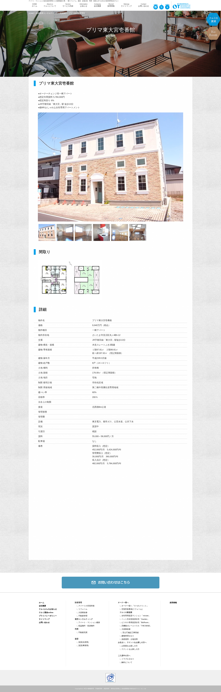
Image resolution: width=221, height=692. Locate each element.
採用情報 (173, 602)
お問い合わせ (44, 622)
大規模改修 (82, 612)
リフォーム (82, 609)
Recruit (111, 5)
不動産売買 (82, 632)
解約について (126, 662)
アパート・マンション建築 (89, 622)
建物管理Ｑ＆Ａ (127, 636)
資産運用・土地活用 (129, 639)
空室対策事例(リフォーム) (131, 609)
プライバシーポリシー (48, 616)
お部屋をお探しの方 (129, 646)
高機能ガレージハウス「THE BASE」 (136, 626)
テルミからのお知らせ (48, 609)
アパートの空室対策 (86, 606)
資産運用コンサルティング (47, 13)
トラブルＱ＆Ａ (127, 659)
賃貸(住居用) (83, 642)
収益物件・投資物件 (86, 626)
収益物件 (63, 13)
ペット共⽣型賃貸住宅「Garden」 (135, 619)
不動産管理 (82, 616)
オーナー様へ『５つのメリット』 (134, 606)
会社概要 (42, 606)
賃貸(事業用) (83, 645)
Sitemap (126, 5)
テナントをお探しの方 (130, 649)
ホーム (41, 602)
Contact (143, 5)
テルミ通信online (46, 612)
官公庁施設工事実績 (131, 632)
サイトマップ (44, 619)
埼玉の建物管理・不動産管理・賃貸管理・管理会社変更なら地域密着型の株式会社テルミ (112, 688)
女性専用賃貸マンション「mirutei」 (135, 616)
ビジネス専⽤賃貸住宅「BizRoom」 (135, 622)
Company (97, 5)
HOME (34, 5)
